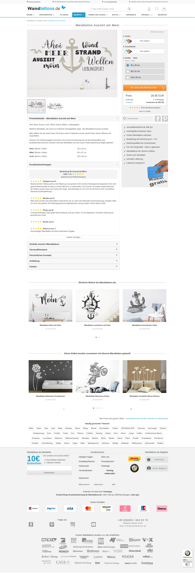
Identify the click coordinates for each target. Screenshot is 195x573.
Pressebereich (107, 461)
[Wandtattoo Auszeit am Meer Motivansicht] (55, 106)
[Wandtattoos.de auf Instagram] (72, 524)
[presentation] (64, 409)
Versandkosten (85, 470)
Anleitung (159, 460)
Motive (115, 15)
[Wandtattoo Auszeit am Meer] (72, 63)
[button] (96, 337)
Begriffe (78, 15)
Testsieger (107, 492)
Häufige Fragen (86, 457)
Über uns (105, 457)
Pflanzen (64, 15)
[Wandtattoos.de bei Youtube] (93, 524)
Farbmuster (84, 466)
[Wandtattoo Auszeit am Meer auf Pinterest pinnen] (164, 119)
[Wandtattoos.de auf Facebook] (31, 524)
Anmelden (49, 473)
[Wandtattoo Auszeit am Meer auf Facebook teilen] (157, 119)
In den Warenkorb (144, 88)
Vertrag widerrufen (110, 472)
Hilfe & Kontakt (34, 1)
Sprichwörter (45, 15)
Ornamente (131, 15)
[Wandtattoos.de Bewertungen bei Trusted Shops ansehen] (134, 472)
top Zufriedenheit (110, 1)
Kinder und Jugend (96, 15)
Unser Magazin (160, 468)
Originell (145, 15)
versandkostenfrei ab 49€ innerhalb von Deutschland (147, 419)
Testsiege (105, 466)
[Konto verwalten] (149, 9)
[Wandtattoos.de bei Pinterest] (52, 524)
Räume (29, 15)
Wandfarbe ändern (157, 32)
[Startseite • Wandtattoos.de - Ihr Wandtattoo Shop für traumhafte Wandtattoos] (46, 8)
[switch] (187, 564)
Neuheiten (162, 15)
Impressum (84, 478)
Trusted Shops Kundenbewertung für (79, 495)
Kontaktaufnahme (87, 461)
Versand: (129, 102)
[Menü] (191, 550)
